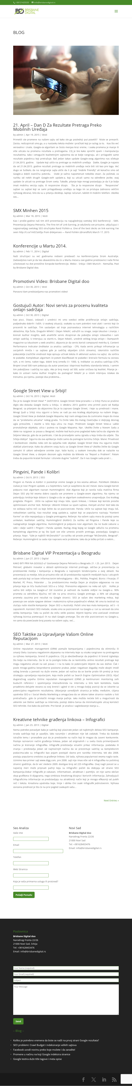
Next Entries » (111, 800)
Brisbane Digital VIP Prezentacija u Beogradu (56, 553)
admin (19, 134)
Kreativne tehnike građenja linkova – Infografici (59, 719)
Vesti (44, 134)
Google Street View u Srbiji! (39, 390)
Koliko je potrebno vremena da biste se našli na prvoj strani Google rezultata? (56, 1040)
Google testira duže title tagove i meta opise (37, 1059)
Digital (45, 251)
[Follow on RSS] (114, 1079)
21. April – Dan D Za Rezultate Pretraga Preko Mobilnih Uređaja (57, 127)
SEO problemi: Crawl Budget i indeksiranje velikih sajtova (44, 1045)
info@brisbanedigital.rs (89, 848)
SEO (43, 477)
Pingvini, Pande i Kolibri (36, 472)
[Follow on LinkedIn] (103, 1079)
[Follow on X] (93, 1079)
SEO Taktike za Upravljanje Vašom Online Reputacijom (53, 636)
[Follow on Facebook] (83, 1079)
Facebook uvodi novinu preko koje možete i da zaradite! (44, 1049)
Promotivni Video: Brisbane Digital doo (51, 281)
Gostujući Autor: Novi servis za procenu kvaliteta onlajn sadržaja (60, 307)
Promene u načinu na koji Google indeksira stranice (41, 1054)
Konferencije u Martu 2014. (40, 246)
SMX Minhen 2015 (30, 210)
